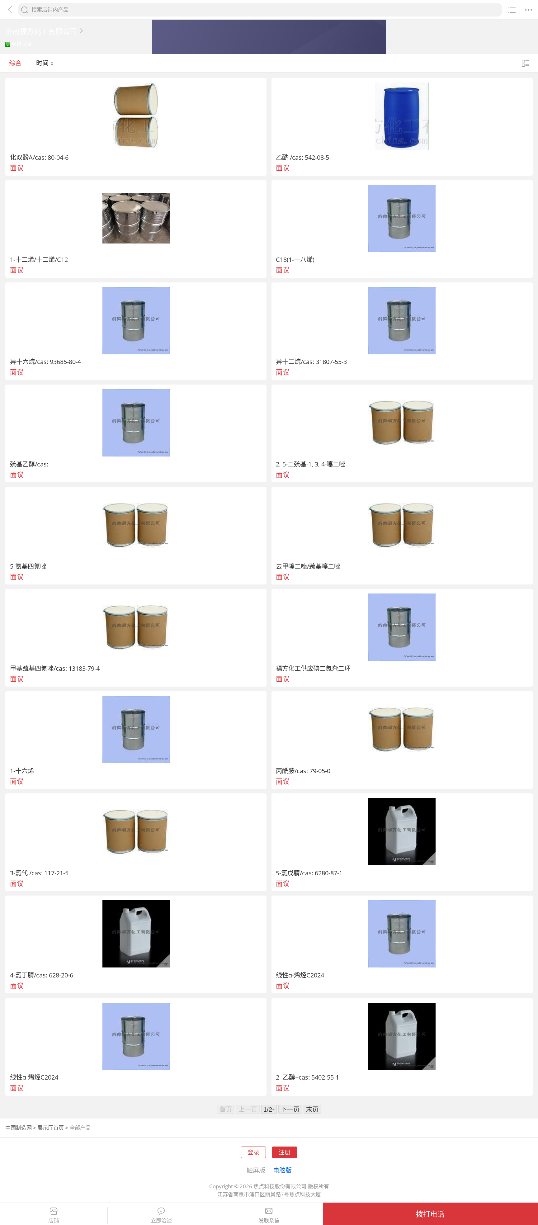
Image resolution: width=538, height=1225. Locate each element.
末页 (312, 1109)
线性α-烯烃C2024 (300, 975)
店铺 (53, 1221)
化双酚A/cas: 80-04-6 (39, 157)
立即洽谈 (161, 1221)
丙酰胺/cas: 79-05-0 (303, 771)
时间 (43, 63)
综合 (15, 63)
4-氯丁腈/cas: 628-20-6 (41, 975)
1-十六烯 (22, 771)
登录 (253, 1152)
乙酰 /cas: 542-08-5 (302, 157)
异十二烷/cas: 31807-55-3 (311, 361)
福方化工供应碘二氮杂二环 (313, 668)
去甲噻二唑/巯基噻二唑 (308, 566)
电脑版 (282, 1170)
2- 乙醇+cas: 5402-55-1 (307, 1077)
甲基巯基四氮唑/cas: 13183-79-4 (55, 668)
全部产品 (80, 1127)
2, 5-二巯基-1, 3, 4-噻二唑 (310, 464)
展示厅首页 (50, 1127)
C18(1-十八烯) (295, 259)
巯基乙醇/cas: (29, 464)
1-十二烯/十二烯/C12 (39, 259)
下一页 (290, 1109)
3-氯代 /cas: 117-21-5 (39, 873)
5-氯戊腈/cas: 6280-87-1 (309, 873)
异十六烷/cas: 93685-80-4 (45, 361)
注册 (284, 1152)
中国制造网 (18, 1127)
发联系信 (269, 1221)
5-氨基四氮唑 (28, 566)
